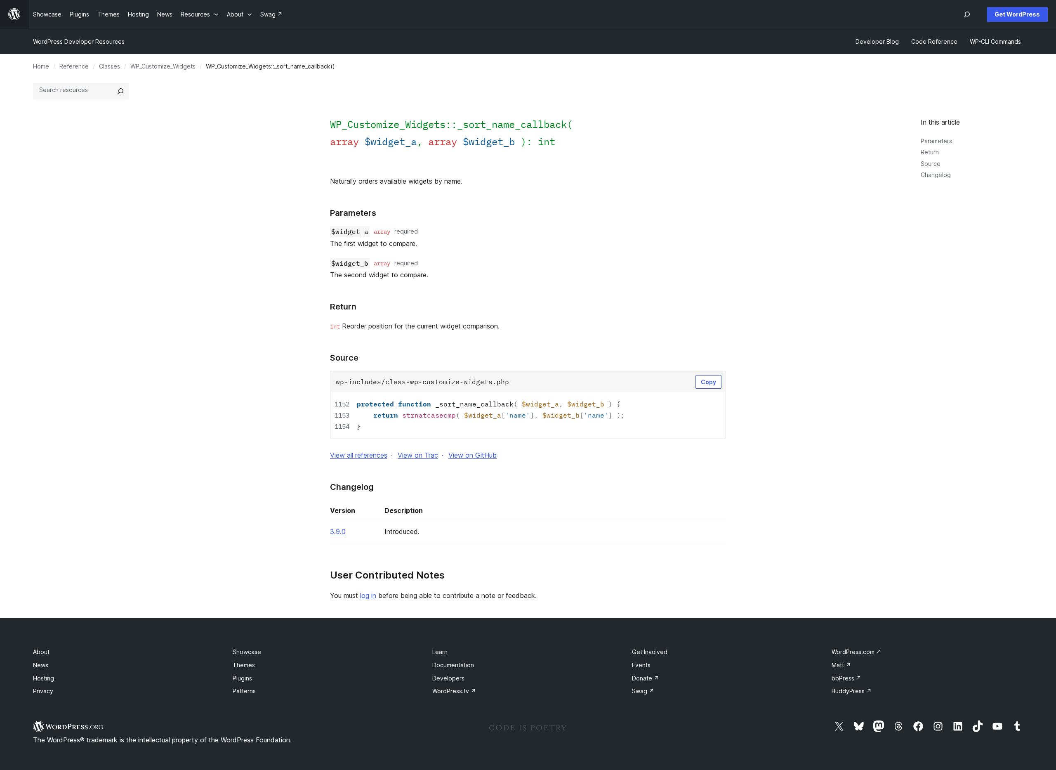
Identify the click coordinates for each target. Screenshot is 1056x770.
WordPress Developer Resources (79, 41)
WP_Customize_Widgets (163, 66)
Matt (841, 664)
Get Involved (649, 651)
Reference (74, 66)
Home (41, 66)
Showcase (247, 651)
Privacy (43, 690)
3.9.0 (338, 531)
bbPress (846, 678)
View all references (358, 455)
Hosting (43, 678)
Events (641, 664)
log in (368, 595)
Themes (244, 664)
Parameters (936, 140)
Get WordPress (1017, 14)
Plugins (242, 678)
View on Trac (418, 455)
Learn (440, 651)
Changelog (936, 174)
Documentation (453, 664)
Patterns (244, 690)
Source (930, 163)
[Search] (120, 91)
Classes (109, 66)
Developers (448, 678)
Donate (645, 678)
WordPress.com (857, 651)
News (40, 664)
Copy (708, 381)
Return (930, 152)
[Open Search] (966, 14)
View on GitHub (472, 455)
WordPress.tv (454, 690)
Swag (643, 690)
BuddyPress (852, 690)
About (41, 651)
